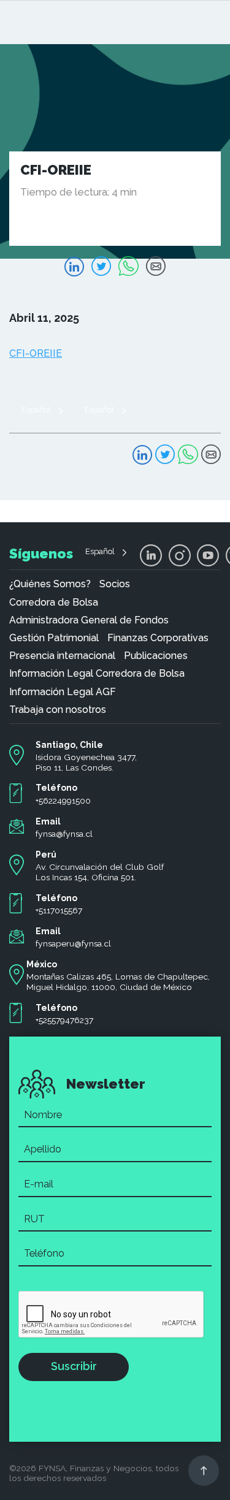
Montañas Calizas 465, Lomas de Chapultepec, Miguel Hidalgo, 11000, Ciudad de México (118, 982)
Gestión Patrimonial (54, 638)
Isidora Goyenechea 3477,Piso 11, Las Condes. (86, 762)
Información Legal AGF (62, 692)
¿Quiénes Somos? (50, 584)
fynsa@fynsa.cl (64, 834)
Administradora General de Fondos (89, 620)
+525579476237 (64, 1020)
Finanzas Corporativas (158, 638)
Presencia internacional (62, 655)
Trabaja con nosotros (57, 709)
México (41, 964)
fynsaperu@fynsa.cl (73, 943)
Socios (114, 584)
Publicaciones (156, 655)
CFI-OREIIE (35, 353)
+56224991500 (63, 800)
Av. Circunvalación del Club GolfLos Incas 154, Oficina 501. (100, 872)
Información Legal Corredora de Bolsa (97, 673)
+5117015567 (59, 910)
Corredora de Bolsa (53, 602)
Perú (46, 854)
